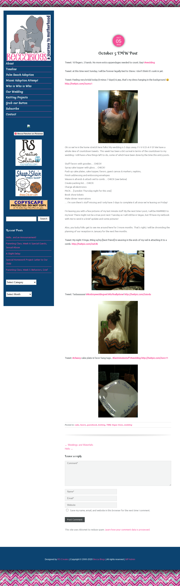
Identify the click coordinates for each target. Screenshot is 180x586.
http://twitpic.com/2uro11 (154, 358)
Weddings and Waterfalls (79, 445)
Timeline (11, 69)
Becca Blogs (99, 559)
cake (77, 425)
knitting (101, 425)
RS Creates (63, 559)
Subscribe (12, 109)
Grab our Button (16, 103)
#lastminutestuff (121, 358)
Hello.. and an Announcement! (21, 237)
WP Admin (130, 559)
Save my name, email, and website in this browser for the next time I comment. (110, 510)
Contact (11, 114)
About (10, 63)
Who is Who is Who (18, 86)
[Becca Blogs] (29, 37)
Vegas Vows (117, 425)
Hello (69, 448)
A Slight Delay (13, 253)
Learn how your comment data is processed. (127, 529)
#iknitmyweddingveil (97, 294)
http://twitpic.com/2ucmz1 (78, 83)
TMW (108, 425)
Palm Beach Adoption (20, 75)
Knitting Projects (17, 97)
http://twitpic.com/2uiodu (137, 294)
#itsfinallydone (115, 294)
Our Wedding (14, 92)
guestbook (92, 425)
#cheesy (76, 358)
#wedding (149, 62)
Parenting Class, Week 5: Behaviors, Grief (27, 269)
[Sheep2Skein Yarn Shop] (28, 182)
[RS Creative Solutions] (28, 152)
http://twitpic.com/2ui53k (85, 244)
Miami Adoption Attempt (22, 80)
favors (83, 425)
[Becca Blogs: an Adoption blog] (28, 125)
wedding (128, 425)
